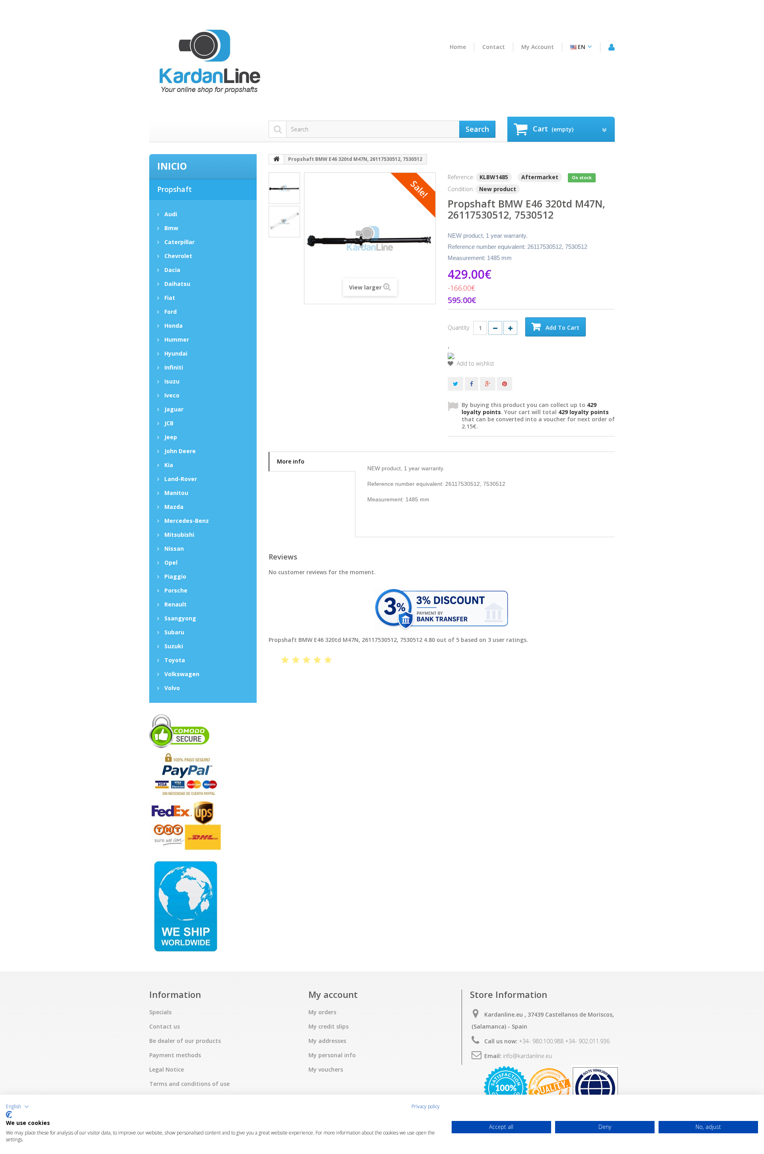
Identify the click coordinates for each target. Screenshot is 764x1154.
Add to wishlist (474, 363)
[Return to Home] (276, 159)
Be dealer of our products (185, 1040)
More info (290, 461)
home (458, 47)
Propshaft (174, 189)
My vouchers (325, 1069)
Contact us (164, 1026)
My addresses (327, 1040)
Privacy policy (425, 1106)
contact (493, 47)
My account (537, 47)
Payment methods (175, 1055)
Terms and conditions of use (189, 1083)
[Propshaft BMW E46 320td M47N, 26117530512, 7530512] (284, 188)
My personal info (332, 1055)
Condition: (461, 189)
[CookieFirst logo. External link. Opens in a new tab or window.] (9, 1114)
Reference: (461, 177)
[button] (17, 1106)
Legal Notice (166, 1069)
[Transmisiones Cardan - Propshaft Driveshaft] (209, 65)
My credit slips (328, 1026)
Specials (160, 1012)
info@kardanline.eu (527, 1056)
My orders (322, 1012)
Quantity (458, 327)
